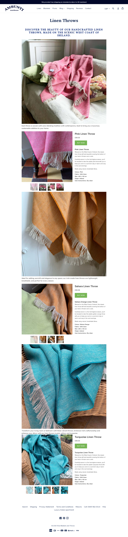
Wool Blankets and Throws (66, 526)
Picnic (54, 8)
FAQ (104, 507)
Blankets (46, 8)
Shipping (70, 8)
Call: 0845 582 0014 (92, 507)
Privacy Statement (46, 507)
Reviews (79, 8)
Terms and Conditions (64, 507)
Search (25, 507)
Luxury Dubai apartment (64, 510)
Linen (39, 8)
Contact (88, 8)
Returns (79, 507)
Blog (62, 8)
